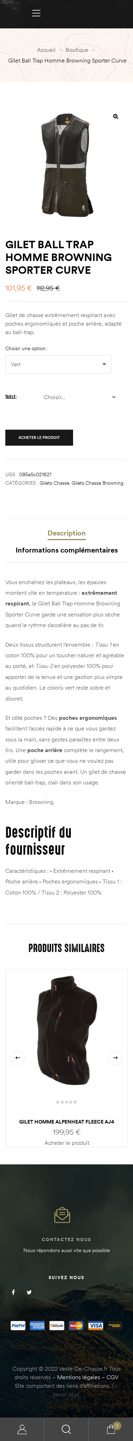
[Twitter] (29, 1292)
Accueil (46, 49)
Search (66, 1429)
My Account (22, 1429)
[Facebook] (13, 1292)
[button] (116, 116)
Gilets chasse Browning (97, 483)
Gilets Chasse (54, 483)
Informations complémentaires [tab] (67, 549)
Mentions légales (78, 1377)
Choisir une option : (26, 348)
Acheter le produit (39, 437)
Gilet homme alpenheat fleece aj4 (66, 1122)
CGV (112, 1377)
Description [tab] (67, 532)
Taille (10, 397)
